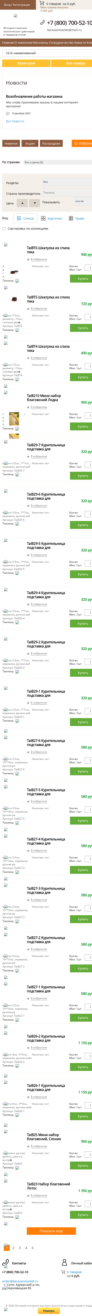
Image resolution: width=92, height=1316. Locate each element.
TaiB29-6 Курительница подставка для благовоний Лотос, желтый (46, 500)
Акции (30, 143)
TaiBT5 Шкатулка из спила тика (48, 299)
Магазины (40, 42)
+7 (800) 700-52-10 (15, 1272)
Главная (8, 42)
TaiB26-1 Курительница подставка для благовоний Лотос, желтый (46, 1091)
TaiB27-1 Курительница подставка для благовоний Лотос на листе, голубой (46, 993)
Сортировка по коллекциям (28, 228)
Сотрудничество (61, 42)
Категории (26, 63)
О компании (24, 42)
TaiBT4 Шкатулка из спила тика (48, 348)
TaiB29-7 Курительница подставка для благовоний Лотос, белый (48, 449)
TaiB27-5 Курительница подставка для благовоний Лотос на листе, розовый (46, 796)
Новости (80, 42)
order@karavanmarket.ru (20, 1281)
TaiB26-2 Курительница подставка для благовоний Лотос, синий (48, 1040)
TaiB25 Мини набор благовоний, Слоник (44, 1136)
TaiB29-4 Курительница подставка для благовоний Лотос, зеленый (46, 599)
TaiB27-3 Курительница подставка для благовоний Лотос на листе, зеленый (46, 894)
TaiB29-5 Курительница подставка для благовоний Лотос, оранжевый (46, 549)
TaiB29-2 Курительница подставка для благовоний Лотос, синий (48, 646)
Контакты (19, 1263)
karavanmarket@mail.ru (64, 30)
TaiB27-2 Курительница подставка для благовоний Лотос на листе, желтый (46, 943)
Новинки (11, 143)
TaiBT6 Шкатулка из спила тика (48, 250)
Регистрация (21, 5)
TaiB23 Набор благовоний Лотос (48, 1186)
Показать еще (51, 1231)
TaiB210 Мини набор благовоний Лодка (44, 397)
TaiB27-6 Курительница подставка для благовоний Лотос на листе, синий (46, 746)
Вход (7, 5)
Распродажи (51, 143)
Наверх (49, 1311)
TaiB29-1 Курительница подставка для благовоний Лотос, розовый (46, 697)
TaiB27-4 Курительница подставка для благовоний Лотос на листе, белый (46, 845)
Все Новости (15, 121)
